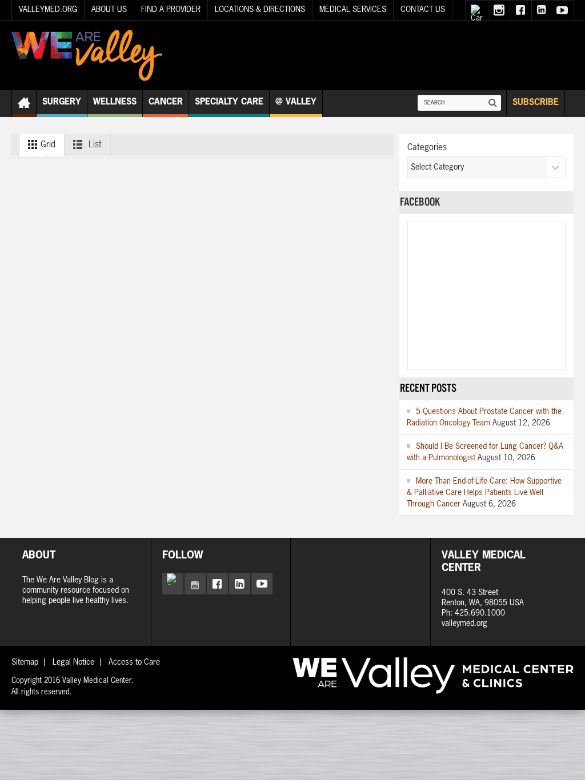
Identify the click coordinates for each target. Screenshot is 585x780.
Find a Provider (171, 10)
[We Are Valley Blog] (86, 55)
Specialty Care (229, 102)
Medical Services (352, 10)
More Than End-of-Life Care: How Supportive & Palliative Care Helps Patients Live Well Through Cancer (484, 492)
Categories (427, 147)
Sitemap (24, 662)
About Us (109, 10)
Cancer (166, 102)
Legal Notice (73, 662)
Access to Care (134, 662)
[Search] (493, 103)
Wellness (115, 102)
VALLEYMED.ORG (48, 10)
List (94, 144)
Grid (46, 144)
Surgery (61, 102)
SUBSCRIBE (535, 102)
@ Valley (295, 102)
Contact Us (422, 10)
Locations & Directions (260, 10)
